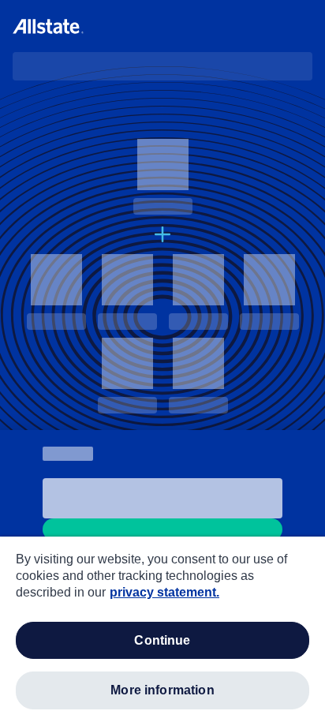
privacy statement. (164, 592)
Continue (162, 640)
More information (162, 690)
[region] (162, 629)
